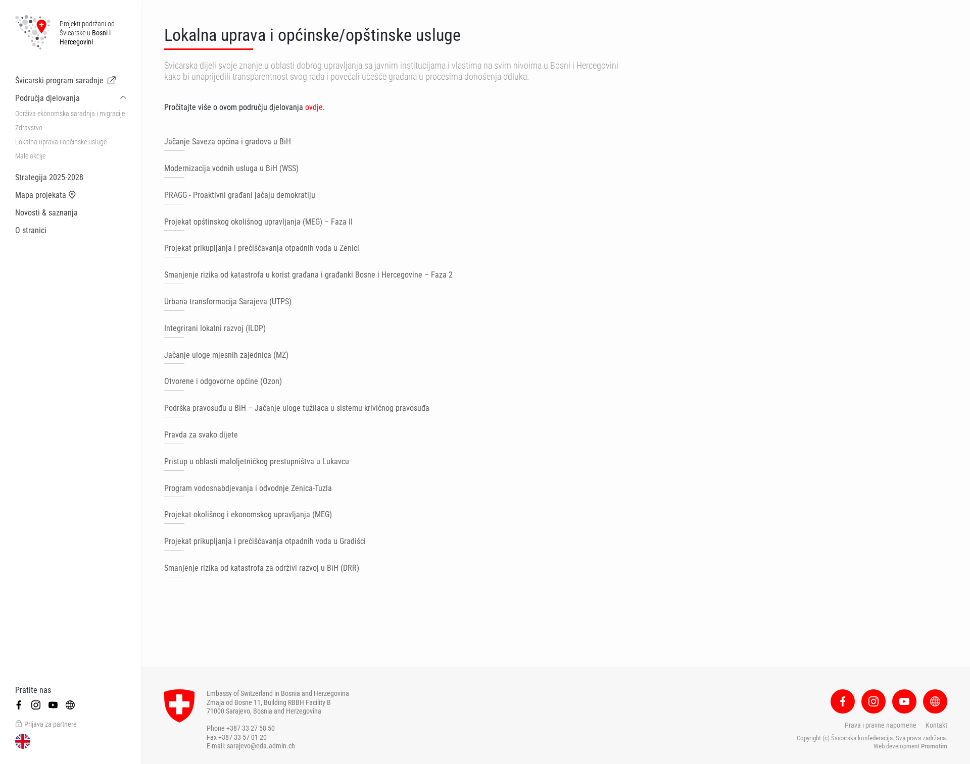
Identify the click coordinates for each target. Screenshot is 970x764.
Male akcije (30, 156)
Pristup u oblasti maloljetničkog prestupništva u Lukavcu (256, 461)
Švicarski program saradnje (59, 80)
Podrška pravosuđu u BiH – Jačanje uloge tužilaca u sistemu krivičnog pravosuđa (296, 408)
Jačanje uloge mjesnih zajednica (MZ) (226, 355)
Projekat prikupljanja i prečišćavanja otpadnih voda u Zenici (261, 248)
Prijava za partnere (50, 724)
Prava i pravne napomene (880, 725)
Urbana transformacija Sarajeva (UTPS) (228, 301)
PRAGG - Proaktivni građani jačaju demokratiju (239, 195)
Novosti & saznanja (46, 212)
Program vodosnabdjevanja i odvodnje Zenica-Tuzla (248, 488)
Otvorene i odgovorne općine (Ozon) (223, 381)
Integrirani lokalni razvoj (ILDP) (215, 328)
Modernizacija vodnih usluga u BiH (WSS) (231, 168)
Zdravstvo (28, 128)
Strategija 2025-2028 (49, 177)
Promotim (934, 746)
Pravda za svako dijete (201, 435)
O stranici (30, 230)
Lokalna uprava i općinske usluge (61, 142)
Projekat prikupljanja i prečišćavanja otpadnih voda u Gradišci (265, 541)
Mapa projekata (40, 195)
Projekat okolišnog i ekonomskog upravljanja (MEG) (248, 514)
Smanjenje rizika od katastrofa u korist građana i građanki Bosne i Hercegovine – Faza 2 (308, 275)
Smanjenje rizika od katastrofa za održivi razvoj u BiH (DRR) (261, 568)
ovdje (314, 107)
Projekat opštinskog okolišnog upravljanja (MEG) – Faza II (258, 222)
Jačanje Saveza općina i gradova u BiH (227, 141)
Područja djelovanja (47, 98)
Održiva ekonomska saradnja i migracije (70, 114)
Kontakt (936, 725)
